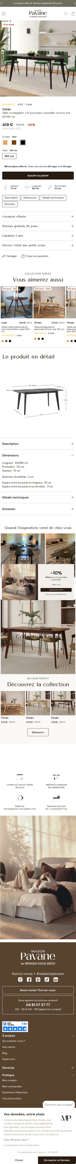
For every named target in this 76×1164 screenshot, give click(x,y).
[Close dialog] (72, 566)
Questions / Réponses (15, 1092)
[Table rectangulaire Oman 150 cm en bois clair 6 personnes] (49, 302)
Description (11, 197)
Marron (14, 142)
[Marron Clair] (2, 341)
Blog (4, 1053)
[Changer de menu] (3, 13)
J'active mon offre (56, 590)
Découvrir (38, 732)
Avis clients (8, 1047)
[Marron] (6, 341)
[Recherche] (66, 13)
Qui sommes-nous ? (13, 1041)
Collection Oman (38, 636)
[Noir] (10, 341)
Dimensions (30, 197)
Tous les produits (12, 1098)
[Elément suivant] (72, 58)
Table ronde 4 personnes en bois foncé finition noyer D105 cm (15, 329)
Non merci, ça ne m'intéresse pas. (56, 594)
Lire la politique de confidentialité (21, 1145)
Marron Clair (5, 142)
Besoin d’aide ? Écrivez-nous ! (38, 990)
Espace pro (8, 1059)
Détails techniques (53, 197)
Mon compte (9, 1080)
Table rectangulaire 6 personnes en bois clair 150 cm (49, 328)
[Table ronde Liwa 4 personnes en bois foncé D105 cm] (17, 302)
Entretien (10, 204)
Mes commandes (12, 1086)
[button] (38, 166)
